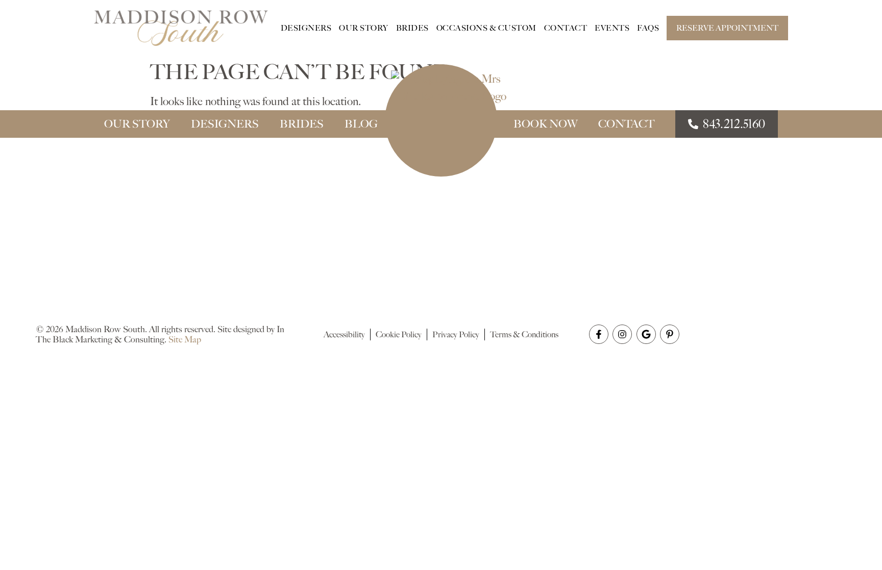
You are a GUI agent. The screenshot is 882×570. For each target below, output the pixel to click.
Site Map (184, 339)
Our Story (363, 28)
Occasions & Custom (486, 28)
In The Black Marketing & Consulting (160, 334)
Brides (412, 28)
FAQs (648, 28)
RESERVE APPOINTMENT (727, 28)
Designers (306, 28)
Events (612, 28)
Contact (565, 28)
